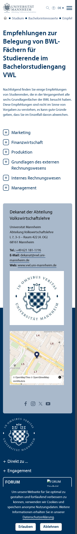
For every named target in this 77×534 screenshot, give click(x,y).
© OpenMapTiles (21, 377)
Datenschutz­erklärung (38, 517)
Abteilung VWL (5, 19)
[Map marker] (36, 355)
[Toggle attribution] (60, 377)
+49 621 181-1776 (28, 250)
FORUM (12, 482)
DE (59, 8)
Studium (18, 18)
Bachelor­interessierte (43, 18)
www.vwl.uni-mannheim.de (37, 265)
